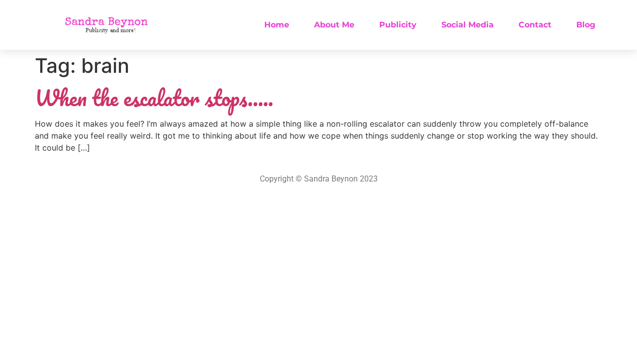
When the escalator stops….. (154, 97)
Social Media (467, 24)
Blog (585, 24)
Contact (535, 24)
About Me (334, 24)
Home (276, 24)
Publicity (398, 24)
